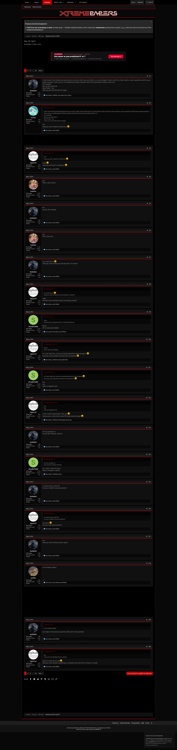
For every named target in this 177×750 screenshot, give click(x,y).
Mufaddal (28, 44)
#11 (150, 367)
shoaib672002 (33, 326)
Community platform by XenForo (83, 728)
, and (55, 332)
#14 (150, 454)
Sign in (123, 28)
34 (35, 71)
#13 (150, 427)
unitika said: (47, 625)
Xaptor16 (33, 163)
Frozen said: (47, 153)
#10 (150, 339)
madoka (33, 191)
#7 (150, 257)
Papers (36, 2)
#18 (150, 563)
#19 (150, 620)
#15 (150, 482)
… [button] (32, 71)
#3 (150, 148)
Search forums (36, 7)
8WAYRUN (98, 729)
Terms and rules (125, 723)
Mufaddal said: (48, 108)
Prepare (83, 2)
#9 (150, 312)
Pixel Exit (108, 728)
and (52, 130)
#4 (150, 176)
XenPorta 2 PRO (80, 729)
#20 (150, 646)
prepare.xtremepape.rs (35, 30)
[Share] (147, 76)
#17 (150, 536)
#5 (150, 203)
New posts (27, 7)
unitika (33, 578)
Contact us (115, 723)
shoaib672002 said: (49, 344)
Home (27, 2)
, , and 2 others (58, 95)
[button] (30, 2)
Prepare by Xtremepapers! (36, 24)
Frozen (33, 118)
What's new (58, 2)
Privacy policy (135, 723)
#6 (150, 230)
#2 (150, 103)
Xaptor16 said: (48, 317)
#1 (150, 76)
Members (70, 2)
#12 (150, 397)
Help (142, 723)
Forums (47, 2)
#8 (150, 284)
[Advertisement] (85, 140)
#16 (150, 509)
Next (40, 71)
